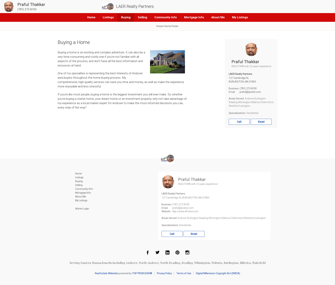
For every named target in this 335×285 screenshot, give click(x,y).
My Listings (240, 17)
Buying (126, 17)
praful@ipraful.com (250, 92)
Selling (142, 17)
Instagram (187, 252)
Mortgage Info (194, 17)
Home (91, 17)
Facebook (147, 252)
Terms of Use (183, 273)
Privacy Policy (164, 273)
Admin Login (82, 208)
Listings (108, 17)
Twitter (157, 252)
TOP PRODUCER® (142, 273)
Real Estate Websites (106, 273)
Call (239, 121)
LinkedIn (167, 252)
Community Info (165, 17)
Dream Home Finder (167, 26)
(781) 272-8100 (248, 88)
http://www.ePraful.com (185, 211)
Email (261, 121)
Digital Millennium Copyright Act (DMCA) (218, 273)
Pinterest (177, 252)
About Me (218, 17)
